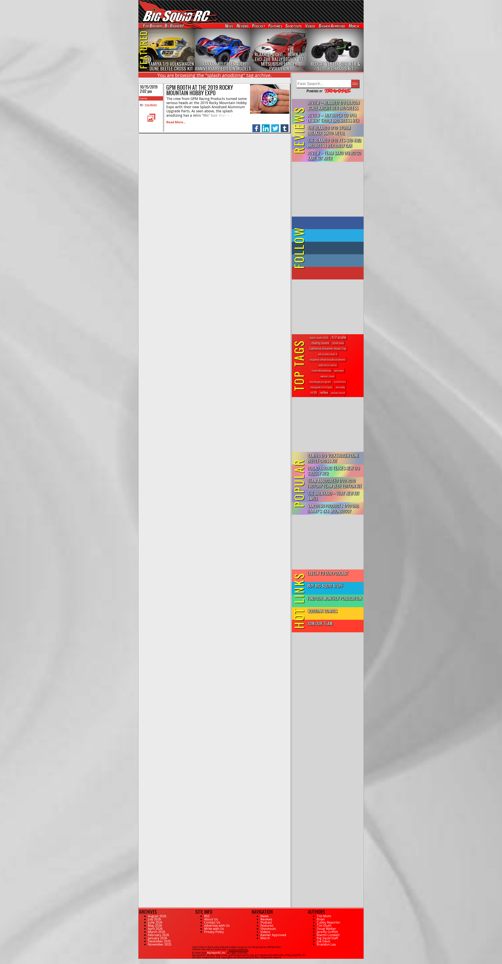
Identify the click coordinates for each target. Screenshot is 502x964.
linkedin (266, 126)
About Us (211, 919)
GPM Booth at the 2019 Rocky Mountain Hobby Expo (199, 90)
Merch (354, 25)
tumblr (284, 126)
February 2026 (158, 935)
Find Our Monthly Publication (334, 598)
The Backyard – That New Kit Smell (333, 496)
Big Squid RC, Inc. (216, 952)
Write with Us (214, 928)
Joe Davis (323, 941)
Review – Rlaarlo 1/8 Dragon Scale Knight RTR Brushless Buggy (333, 105)
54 (139, 960)
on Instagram (327, 260)
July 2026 (154, 919)
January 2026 (157, 938)
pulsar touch (338, 393)
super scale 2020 (318, 337)
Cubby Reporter (328, 922)
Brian (321, 919)
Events (143, 98)
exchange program (320, 382)
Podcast (258, 25)
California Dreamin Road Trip (327, 348)
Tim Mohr (151, 105)
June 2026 (155, 922)
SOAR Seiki (338, 343)
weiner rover (328, 376)
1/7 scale (338, 337)
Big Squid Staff (327, 938)
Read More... (176, 122)
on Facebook (329, 223)
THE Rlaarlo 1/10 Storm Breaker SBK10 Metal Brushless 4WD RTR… (328, 130)
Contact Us (212, 922)
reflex (324, 392)
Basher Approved (332, 25)
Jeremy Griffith (327, 932)
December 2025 (159, 941)
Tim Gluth (324, 925)
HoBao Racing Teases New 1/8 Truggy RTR (333, 470)
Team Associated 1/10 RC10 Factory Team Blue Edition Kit (334, 483)
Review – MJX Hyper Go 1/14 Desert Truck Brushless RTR (333, 118)
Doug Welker (326, 928)
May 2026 (155, 925)
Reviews (242, 25)
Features (275, 25)
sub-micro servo (328, 365)
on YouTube (331, 273)
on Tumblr (333, 248)
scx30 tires (340, 382)
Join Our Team (320, 623)
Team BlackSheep (321, 370)
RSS (207, 916)
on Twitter (333, 235)
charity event (320, 343)
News (229, 25)
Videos (310, 25)
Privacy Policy (214, 932)
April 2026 (155, 928)
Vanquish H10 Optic (322, 387)
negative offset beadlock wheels (328, 359)
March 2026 (156, 932)
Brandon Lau (326, 944)
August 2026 (157, 916)
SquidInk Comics (322, 610)
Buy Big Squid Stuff (325, 585)
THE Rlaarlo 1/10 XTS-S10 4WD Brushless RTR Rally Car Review (334, 143)
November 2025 (159, 944)
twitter (275, 126)
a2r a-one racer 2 (327, 354)
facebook (256, 126)
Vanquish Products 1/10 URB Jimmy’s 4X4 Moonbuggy (333, 508)
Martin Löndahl (328, 935)
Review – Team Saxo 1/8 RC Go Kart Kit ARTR (334, 155)
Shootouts (293, 25)
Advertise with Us (217, 925)
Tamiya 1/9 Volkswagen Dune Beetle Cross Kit (333, 458)
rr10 (313, 392)
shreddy (340, 387)
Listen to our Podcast (327, 573)
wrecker (339, 370)
